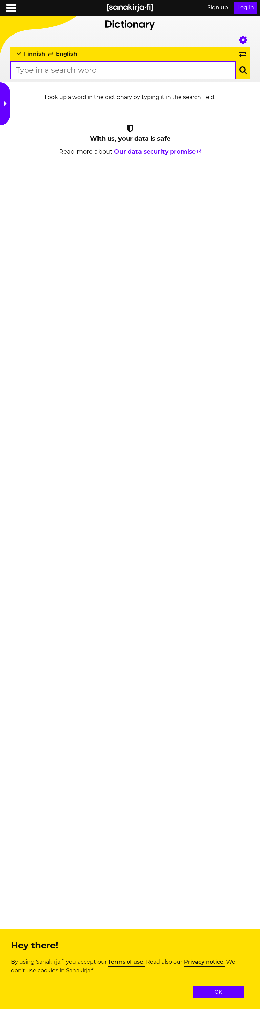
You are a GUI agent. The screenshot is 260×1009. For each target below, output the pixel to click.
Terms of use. (126, 962)
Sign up (217, 7)
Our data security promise (155, 151)
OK (218, 992)
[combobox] (123, 70)
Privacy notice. (204, 962)
